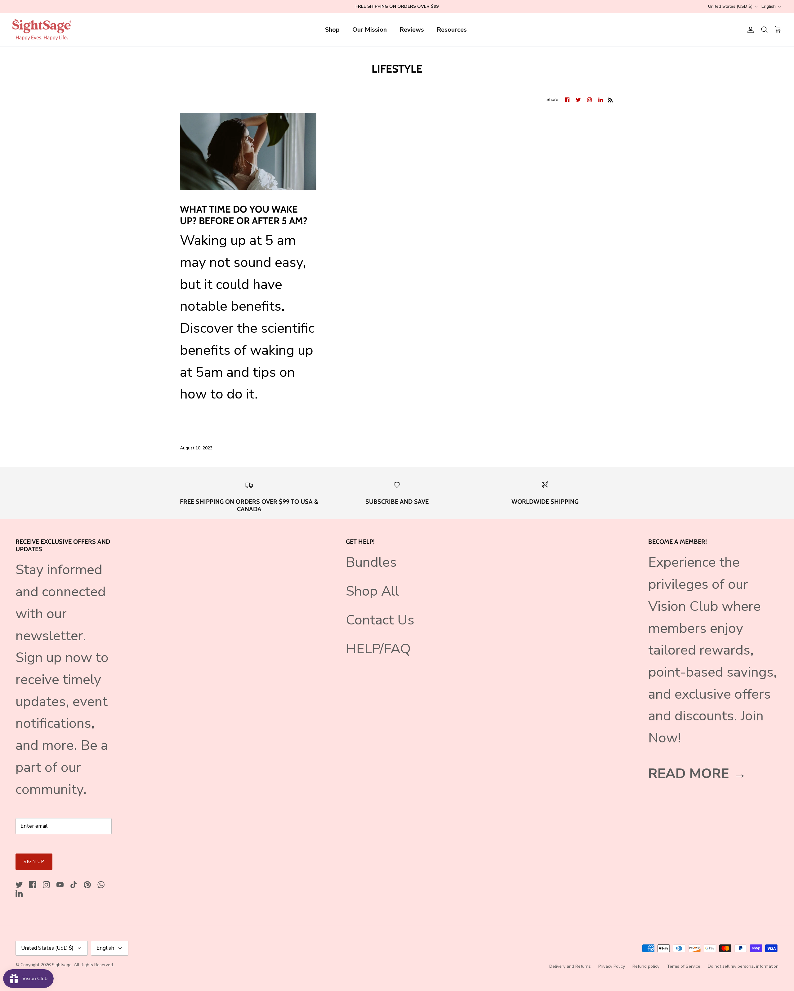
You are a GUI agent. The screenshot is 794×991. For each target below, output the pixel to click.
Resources (452, 29)
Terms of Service (683, 966)
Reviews (411, 29)
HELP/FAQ (378, 648)
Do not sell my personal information (743, 966)
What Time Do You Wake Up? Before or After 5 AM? (243, 215)
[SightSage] (41, 30)
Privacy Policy (611, 966)
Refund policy (645, 966)
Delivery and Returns (570, 966)
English (768, 6)
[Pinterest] (87, 884)
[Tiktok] (73, 884)
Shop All (372, 591)
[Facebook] (32, 884)
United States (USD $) (730, 6)
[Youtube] (60, 884)
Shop (332, 29)
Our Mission (369, 29)
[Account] (749, 30)
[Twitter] (19, 884)
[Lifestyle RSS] (610, 99)
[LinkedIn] (19, 893)
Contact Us (380, 619)
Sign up (34, 861)
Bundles (371, 562)
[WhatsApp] (101, 884)
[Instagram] (46, 884)
